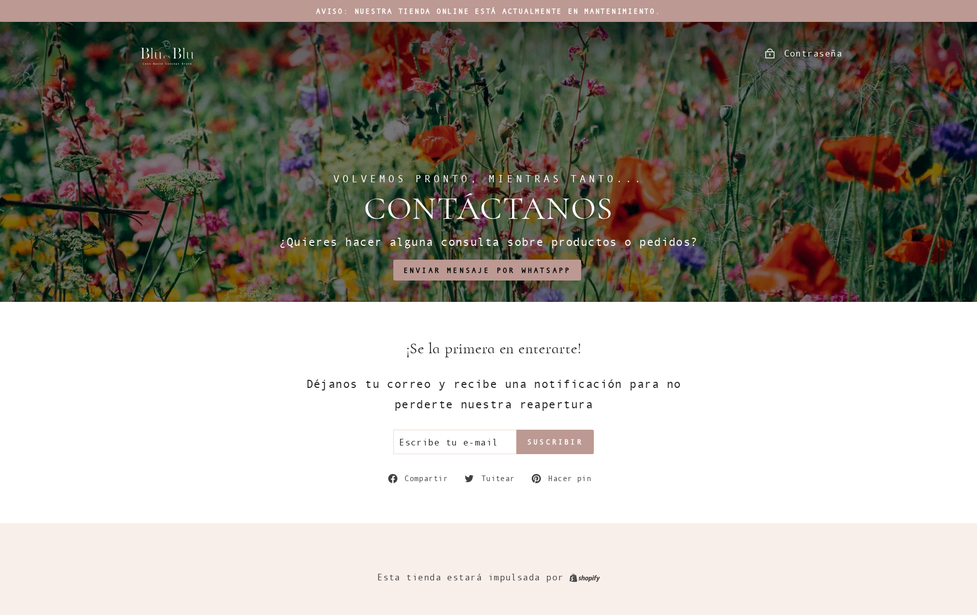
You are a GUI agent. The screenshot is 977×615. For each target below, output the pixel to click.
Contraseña (813, 53)
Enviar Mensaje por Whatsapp (487, 270)
